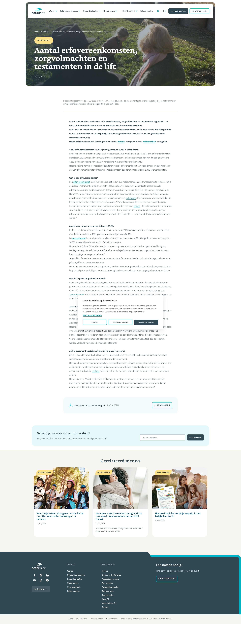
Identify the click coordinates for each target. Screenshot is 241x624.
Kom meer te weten (92, 315)
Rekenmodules (146, 11)
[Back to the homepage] (38, 11)
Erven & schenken (91, 11)
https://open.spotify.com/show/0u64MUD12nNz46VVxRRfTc (47, 580)
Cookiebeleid (111, 618)
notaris (121, 141)
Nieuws (46, 31)
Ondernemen (109, 11)
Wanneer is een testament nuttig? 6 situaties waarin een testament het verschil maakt (119, 516)
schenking (131, 198)
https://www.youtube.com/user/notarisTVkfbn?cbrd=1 (34, 580)
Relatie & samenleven (69, 11)
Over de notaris (128, 11)
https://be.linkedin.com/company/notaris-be (47, 575)
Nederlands (40, 589)
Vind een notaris (178, 11)
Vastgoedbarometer (110, 587)
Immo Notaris (107, 603)
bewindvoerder (77, 294)
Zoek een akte (108, 591)
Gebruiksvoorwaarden (78, 618)
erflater (96, 371)
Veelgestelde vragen (110, 579)
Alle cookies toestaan (146, 322)
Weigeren (95, 322)
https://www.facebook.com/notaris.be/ (34, 575)
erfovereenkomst (81, 181)
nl (163, 11)
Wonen (52, 11)
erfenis (137, 206)
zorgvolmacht (79, 238)
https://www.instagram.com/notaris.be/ (41, 575)
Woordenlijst (107, 583)
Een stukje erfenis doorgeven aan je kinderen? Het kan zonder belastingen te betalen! (60, 516)
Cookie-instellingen (120, 322)
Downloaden (163, 405)
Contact (105, 607)
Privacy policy (97, 618)
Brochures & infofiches (111, 575)
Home (37, 31)
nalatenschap (149, 141)
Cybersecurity (108, 595)
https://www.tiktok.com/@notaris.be (41, 580)
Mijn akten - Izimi (199, 11)
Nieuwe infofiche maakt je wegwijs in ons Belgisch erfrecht (178, 515)
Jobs (104, 599)
